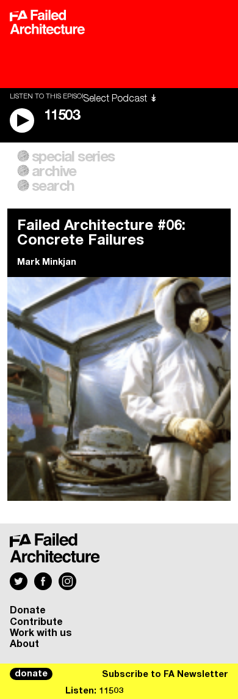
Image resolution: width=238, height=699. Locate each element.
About (24, 644)
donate (31, 674)
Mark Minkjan (46, 262)
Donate (28, 610)
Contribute (36, 622)
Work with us (41, 633)
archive (54, 172)
